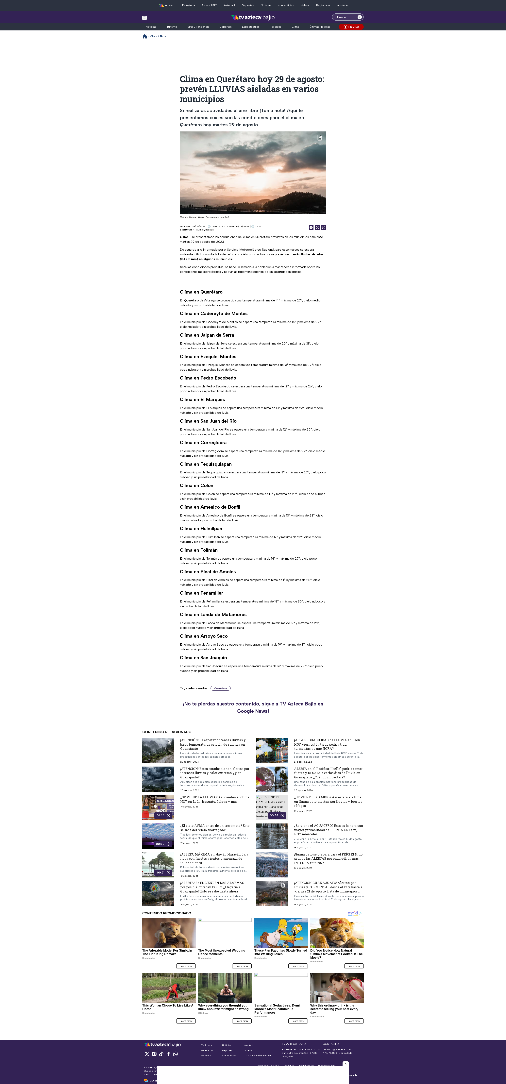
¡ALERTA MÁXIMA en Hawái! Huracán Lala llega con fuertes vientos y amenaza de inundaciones (214, 858)
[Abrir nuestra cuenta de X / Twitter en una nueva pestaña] (147, 1053)
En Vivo (353, 27)
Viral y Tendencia (198, 26)
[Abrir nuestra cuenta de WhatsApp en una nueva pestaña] (175, 1053)
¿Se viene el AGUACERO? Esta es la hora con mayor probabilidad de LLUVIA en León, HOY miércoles (328, 829)
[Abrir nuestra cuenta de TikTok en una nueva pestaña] (161, 1053)
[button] (346, 1063)
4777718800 (330, 1053)
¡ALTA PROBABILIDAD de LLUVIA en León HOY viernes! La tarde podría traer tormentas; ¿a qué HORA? (327, 744)
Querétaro (220, 688)
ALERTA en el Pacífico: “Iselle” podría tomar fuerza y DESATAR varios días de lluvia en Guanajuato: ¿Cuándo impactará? (328, 772)
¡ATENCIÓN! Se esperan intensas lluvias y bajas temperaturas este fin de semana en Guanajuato (213, 744)
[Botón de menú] (144, 17)
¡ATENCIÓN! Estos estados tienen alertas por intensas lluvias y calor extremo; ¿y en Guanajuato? (214, 772)
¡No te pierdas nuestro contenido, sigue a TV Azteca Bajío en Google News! (253, 707)
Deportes (248, 5)
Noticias (266, 5)
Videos (305, 5)
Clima (295, 26)
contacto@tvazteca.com (337, 1049)
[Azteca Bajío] (253, 17)
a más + (342, 5)
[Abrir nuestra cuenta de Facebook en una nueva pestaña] (168, 1053)
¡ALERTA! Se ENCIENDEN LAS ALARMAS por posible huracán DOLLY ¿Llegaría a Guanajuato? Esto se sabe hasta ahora (212, 887)
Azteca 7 (229, 5)
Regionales (323, 5)
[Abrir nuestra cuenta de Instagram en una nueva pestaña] (154, 1053)
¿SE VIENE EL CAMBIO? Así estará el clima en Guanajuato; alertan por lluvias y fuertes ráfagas (328, 801)
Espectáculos (251, 26)
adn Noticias (286, 5)
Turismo (172, 26)
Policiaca (275, 26)
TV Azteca (188, 5)
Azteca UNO (209, 5)
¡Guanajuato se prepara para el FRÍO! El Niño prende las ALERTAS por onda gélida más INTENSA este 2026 (328, 858)
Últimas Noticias (320, 26)
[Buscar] (360, 17)
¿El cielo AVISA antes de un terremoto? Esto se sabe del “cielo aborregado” (214, 827)
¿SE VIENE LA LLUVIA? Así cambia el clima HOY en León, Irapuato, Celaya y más (214, 799)
